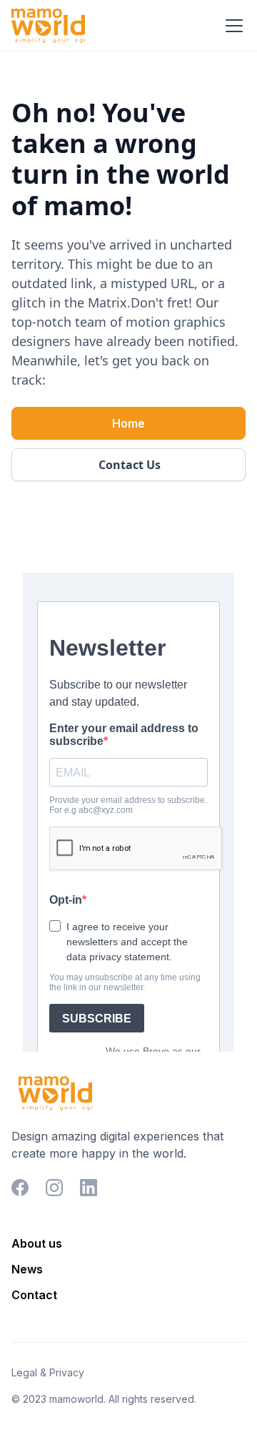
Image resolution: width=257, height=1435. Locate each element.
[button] (231, 26)
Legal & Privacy (47, 1372)
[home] (48, 26)
